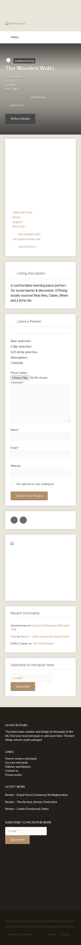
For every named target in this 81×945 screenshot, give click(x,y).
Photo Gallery (19, 372)
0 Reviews (38, 97)
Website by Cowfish (19, 934)
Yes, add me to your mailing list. (35, 484)
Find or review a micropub (21, 758)
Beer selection (21, 341)
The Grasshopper (43, 643)
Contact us (11, 770)
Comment (17, 382)
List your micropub (16, 762)
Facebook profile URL (23, 520)
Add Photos (17, 105)
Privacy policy (13, 774)
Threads (65, 934)
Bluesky (52, 934)
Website (16, 465)
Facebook (36, 934)
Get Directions (27, 246)
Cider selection (21, 346)
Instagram (43, 934)
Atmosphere (19, 357)
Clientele (17, 363)
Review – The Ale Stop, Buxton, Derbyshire (31, 802)
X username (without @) (14, 520)
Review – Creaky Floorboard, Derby (27, 808)
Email (15, 447)
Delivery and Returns (18, 766)
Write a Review (20, 118)
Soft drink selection (24, 352)
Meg (13, 636)
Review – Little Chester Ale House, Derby (45, 636)
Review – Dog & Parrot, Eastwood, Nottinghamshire (36, 794)
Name (15, 429)
